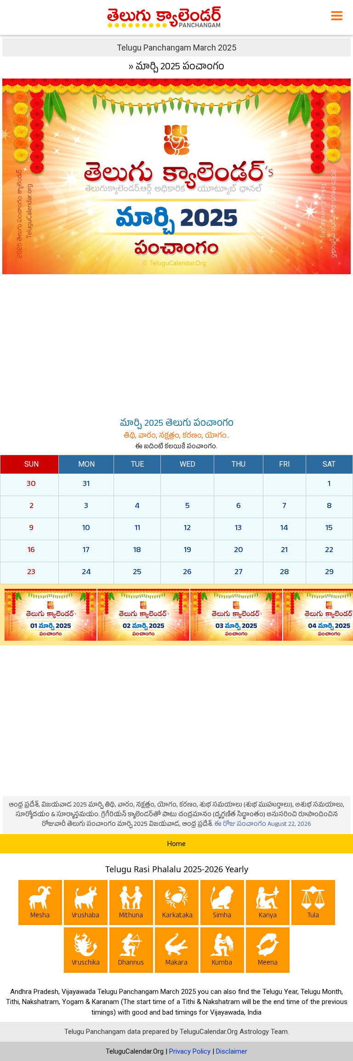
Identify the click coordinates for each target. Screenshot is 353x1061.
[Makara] (177, 951)
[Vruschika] (86, 951)
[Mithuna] (131, 904)
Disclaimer (231, 1051)
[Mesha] (40, 904)
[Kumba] (222, 951)
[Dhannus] (131, 951)
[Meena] (268, 951)
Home (176, 844)
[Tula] (313, 904)
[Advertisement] (176, 344)
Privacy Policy (190, 1051)
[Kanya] (268, 904)
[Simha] (222, 904)
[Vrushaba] (86, 904)
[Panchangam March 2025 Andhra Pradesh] (176, 176)
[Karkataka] (177, 904)
